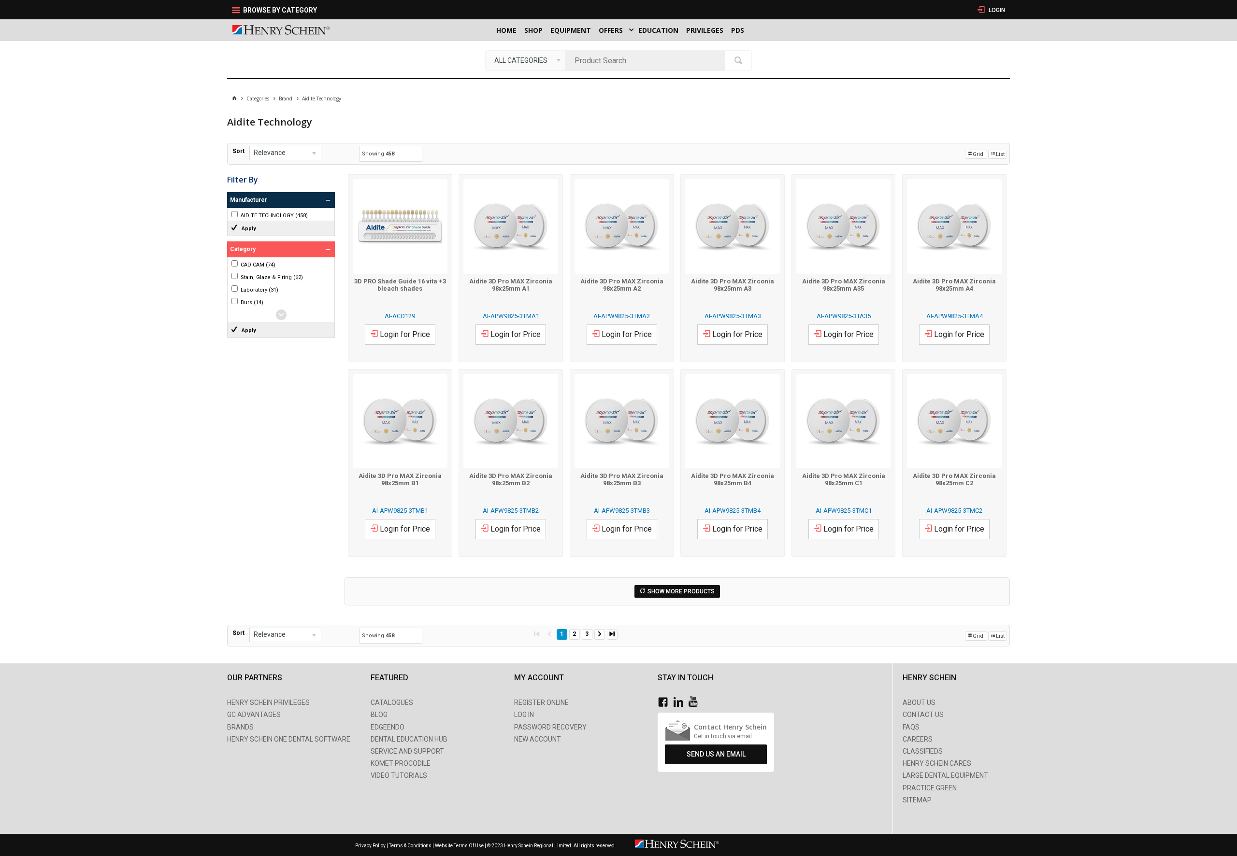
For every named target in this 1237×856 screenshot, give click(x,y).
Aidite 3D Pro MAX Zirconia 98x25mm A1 (510, 285)
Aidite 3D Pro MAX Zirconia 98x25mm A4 (954, 285)
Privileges (704, 30)
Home (506, 30)
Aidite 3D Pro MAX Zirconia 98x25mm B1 (400, 479)
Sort (238, 151)
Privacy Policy (371, 845)
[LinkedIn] (681, 702)
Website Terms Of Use (459, 845)
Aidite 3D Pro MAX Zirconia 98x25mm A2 (621, 285)
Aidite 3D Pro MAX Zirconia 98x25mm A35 (843, 285)
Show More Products (681, 591)
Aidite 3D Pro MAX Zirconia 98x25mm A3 (732, 285)
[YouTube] (696, 702)
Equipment (570, 30)
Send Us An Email (716, 754)
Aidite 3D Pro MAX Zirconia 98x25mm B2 (510, 479)
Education (658, 30)
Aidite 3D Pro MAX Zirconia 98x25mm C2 (954, 479)
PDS (737, 30)
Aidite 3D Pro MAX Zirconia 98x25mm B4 (732, 479)
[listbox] (525, 60)
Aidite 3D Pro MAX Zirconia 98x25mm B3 (621, 479)
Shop (533, 30)
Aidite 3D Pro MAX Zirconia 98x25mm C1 (843, 479)
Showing (378, 154)
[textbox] (647, 60)
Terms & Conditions (410, 845)
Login (996, 10)
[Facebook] (665, 702)
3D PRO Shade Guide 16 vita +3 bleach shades (400, 285)
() (274, 215)
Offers (611, 30)
